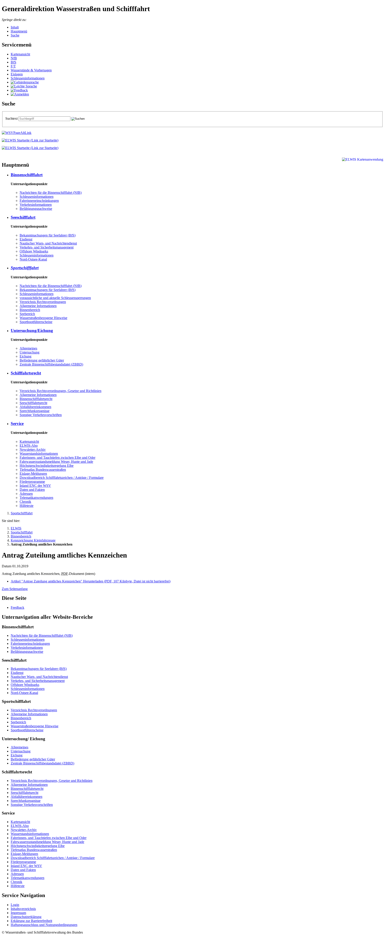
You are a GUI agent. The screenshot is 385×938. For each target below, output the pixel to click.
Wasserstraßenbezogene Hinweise (43, 318)
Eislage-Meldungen (33, 473)
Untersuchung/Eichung (32, 330)
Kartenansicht (20, 54)
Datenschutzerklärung (26, 917)
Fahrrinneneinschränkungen (39, 200)
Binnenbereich (30, 310)
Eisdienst (26, 239)
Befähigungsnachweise (36, 208)
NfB (14, 58)
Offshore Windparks (34, 251)
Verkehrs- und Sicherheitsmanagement (47, 247)
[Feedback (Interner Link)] (19, 90)
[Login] (20, 94)
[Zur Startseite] (30, 140)
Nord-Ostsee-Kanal (33, 259)
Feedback (17, 607)
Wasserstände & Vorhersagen (31, 70)
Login (15, 905)
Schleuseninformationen (28, 78)
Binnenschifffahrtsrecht (36, 399)
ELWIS (16, 528)
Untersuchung (29, 352)
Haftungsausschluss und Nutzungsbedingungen (44, 925)
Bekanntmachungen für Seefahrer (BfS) (48, 235)
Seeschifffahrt (23, 217)
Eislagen (17, 74)
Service (17, 423)
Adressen (26, 493)
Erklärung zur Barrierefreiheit (31, 921)
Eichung (25, 356)
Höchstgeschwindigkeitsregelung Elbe (47, 465)
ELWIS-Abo (29, 445)
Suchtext (11, 118)
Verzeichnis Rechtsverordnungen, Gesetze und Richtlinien (60, 391)
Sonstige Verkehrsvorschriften (41, 415)
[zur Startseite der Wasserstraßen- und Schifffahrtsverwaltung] (16, 133)
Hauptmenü (19, 31)
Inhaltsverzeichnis (23, 909)
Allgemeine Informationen (38, 306)
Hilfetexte (26, 505)
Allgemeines (28, 348)
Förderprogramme (32, 481)
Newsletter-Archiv (33, 449)
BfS (13, 62)
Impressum (18, 913)
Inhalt (15, 27)
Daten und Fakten (32, 489)
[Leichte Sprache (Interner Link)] (24, 86)
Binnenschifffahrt (27, 174)
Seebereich (27, 314)
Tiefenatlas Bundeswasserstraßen (43, 469)
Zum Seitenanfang (15, 589)
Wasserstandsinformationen (39, 453)
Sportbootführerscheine (36, 322)
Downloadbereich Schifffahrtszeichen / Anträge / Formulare (62, 477)
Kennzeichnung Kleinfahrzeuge (33, 540)
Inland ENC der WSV (35, 485)
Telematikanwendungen (36, 497)
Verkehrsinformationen (36, 204)
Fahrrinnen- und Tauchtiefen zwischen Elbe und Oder (57, 457)
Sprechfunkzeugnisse (34, 411)
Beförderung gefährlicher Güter (42, 360)
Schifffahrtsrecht (26, 373)
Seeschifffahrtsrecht (33, 403)
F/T (13, 66)
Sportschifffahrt (25, 267)
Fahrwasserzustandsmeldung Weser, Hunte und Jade (56, 461)
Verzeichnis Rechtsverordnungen (43, 302)
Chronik (25, 501)
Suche (15, 35)
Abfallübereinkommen (35, 407)
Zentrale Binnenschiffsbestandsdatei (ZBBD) (51, 364)
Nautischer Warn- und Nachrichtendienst (48, 243)
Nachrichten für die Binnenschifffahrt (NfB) (51, 192)
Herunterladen (90, 581)
